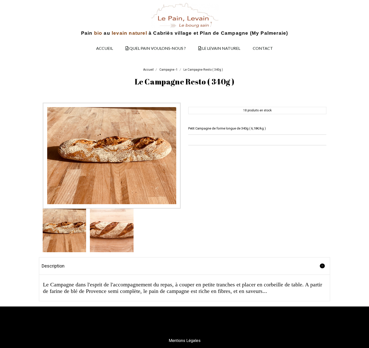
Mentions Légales (185, 340)
